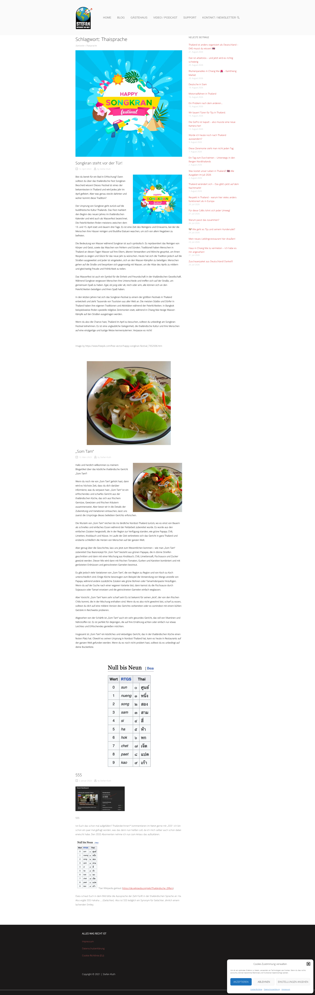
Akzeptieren (241, 981)
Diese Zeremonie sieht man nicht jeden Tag (211, 148)
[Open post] (128, 103)
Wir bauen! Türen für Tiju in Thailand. (207, 112)
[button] (308, 964)
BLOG (121, 17)
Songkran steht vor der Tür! (98, 163)
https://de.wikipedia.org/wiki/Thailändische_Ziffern (148, 888)
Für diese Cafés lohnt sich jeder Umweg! (209, 210)
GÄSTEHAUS (139, 17)
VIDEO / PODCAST (165, 17)
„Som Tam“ (84, 451)
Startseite (79, 45)
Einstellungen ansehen (293, 981)
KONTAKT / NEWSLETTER (219, 17)
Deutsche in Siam (198, 84)
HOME (107, 17)
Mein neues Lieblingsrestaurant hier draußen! (212, 238)
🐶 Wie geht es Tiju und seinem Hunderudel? (212, 229)
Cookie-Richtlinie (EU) (93, 955)
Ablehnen (264, 981)
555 (78, 774)
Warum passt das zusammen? (204, 219)
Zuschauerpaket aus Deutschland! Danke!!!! (211, 261)
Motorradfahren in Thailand (202, 93)
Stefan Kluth (105, 169)
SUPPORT (189, 17)
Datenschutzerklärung (272, 989)
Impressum (286, 989)
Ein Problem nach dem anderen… (206, 103)
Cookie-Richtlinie (256, 989)
